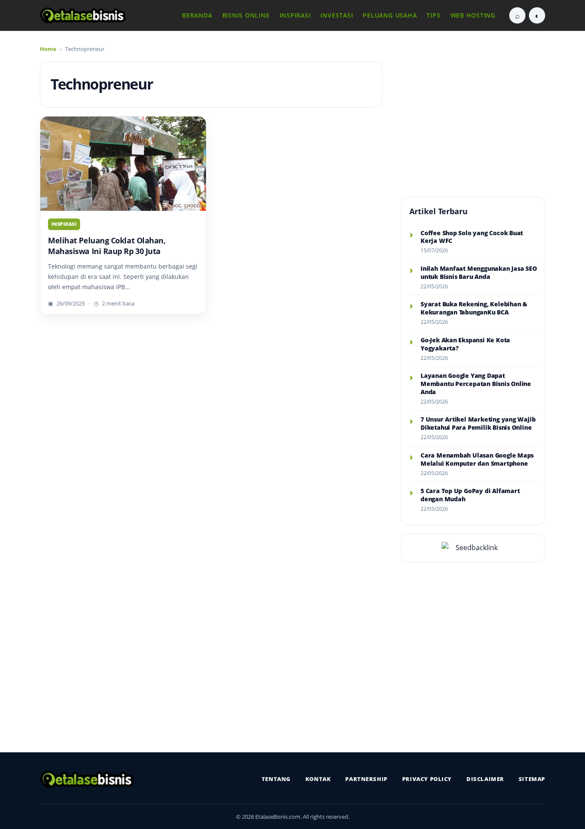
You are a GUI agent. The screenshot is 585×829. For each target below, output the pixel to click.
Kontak (318, 779)
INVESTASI (336, 15)
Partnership (366, 779)
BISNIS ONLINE (246, 15)
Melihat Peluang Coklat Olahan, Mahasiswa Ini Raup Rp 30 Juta (107, 246)
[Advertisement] (473, 116)
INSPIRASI (295, 15)
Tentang (276, 779)
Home (48, 49)
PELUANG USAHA (390, 15)
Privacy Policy (427, 779)
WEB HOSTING (473, 15)
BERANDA (197, 15)
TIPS (433, 15)
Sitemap (532, 779)
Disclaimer (485, 779)
